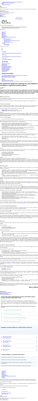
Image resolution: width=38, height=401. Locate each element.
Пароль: (1, 13)
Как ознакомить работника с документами (8, 76)
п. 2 (15, 191)
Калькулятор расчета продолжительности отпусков (11, 40)
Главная (3, 78)
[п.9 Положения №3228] (10, 211)
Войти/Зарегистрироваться (6, 4)
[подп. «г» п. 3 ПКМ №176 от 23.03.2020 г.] (21, 275)
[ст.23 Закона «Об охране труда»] (13, 234)
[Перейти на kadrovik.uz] (6, 23)
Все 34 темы (5, 61)
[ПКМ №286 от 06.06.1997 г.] (26, 235)
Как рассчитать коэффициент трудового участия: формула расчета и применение (14, 75)
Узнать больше (2, 29)
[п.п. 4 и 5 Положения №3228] (23, 108)
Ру (2, 48)
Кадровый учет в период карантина (7, 80)
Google (16, 18)
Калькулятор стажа (7, 41)
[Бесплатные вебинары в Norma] (5, 294)
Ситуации (3, 79)
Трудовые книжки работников (6, 66)
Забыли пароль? (2, 14)
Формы (3, 34)
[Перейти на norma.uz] (4, 21)
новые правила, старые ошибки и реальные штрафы (14, 359)
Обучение (3, 377)
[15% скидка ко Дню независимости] (6, 292)
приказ (3, 110)
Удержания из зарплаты (5, 68)
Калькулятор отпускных (7, 39)
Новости (3, 32)
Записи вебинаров (6, 44)
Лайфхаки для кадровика (6, 63)
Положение (12, 105)
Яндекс (22, 18)
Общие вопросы (4, 71)
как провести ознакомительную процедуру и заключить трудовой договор (16, 365)
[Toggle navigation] (0, 30)
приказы (7, 202)
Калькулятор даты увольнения (8, 42)
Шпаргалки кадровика (7, 73)
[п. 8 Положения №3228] (22, 187)
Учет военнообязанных (5, 69)
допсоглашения (8, 117)
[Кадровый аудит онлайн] (4, 293)
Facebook (19, 18)
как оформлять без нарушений (17, 363)
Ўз (2, 49)
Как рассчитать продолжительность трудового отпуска (10, 27)
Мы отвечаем (4, 35)
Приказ (1, 167)
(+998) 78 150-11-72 (5, 391)
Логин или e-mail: (3, 12)
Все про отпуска (4, 65)
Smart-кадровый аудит (7, 38)
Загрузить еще (3, 291)
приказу (28, 182)
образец (13, 262)
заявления (32, 202)
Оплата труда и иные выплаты (7, 67)
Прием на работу (4, 64)
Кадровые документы (5, 70)
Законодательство (4, 36)
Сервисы (3, 37)
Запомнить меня (3, 16)
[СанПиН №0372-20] (18, 283)
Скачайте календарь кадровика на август (8, 2)
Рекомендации (4, 33)
